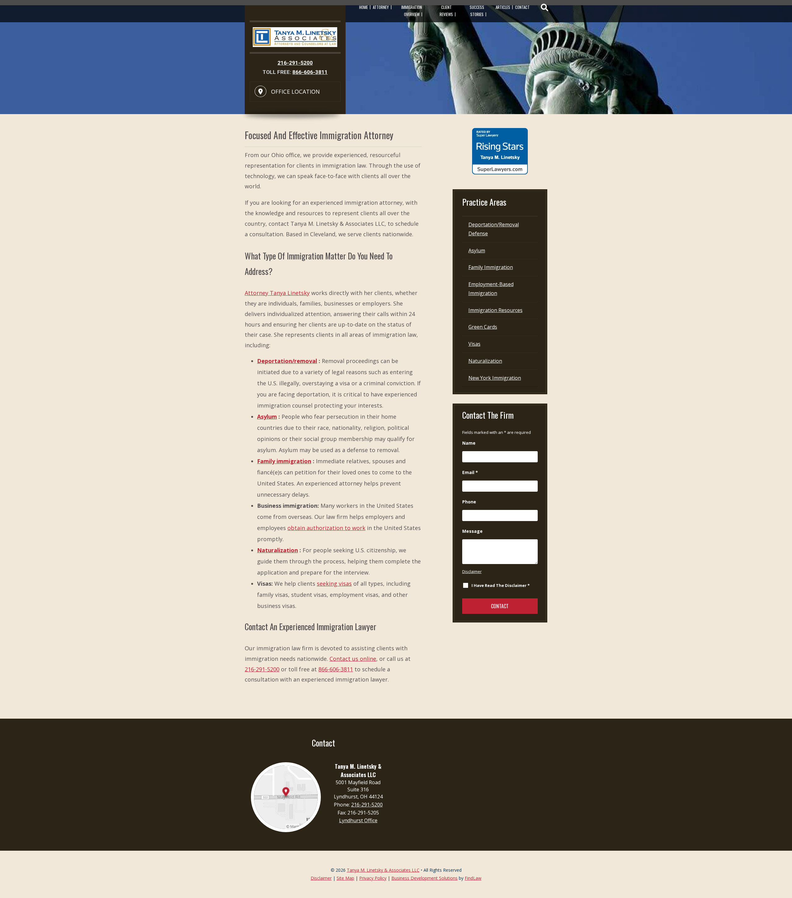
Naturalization (277, 550)
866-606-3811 (310, 72)
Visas (474, 343)
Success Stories (477, 10)
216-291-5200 (295, 63)
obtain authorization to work (326, 528)
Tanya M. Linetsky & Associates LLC (383, 870)
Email (470, 472)
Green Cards (482, 326)
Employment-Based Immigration (491, 289)
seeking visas (334, 583)
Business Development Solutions (424, 878)
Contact (522, 7)
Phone (469, 502)
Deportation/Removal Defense (493, 229)
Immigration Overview (411, 10)
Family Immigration (490, 267)
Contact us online (352, 658)
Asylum (267, 416)
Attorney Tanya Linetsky (277, 293)
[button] (786, 853)
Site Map (345, 878)
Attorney (381, 7)
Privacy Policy (372, 878)
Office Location (295, 91)
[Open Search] (544, 7)
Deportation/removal (287, 361)
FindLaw (473, 878)
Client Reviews (446, 10)
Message (472, 531)
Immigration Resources (495, 310)
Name (469, 443)
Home (363, 7)
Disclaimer (472, 571)
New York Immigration (494, 377)
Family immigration (284, 461)
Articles (503, 7)
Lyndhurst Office (358, 820)
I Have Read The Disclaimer (500, 585)
